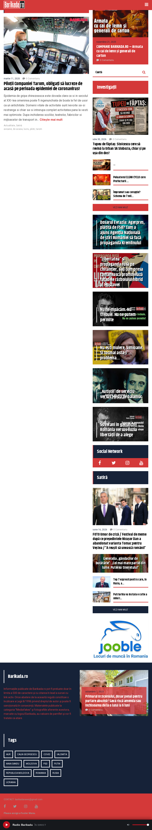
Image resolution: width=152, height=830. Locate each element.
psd (45, 763)
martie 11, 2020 (12, 78)
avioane (8, 129)
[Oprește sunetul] (128, 824)
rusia (55, 773)
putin (57, 763)
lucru (26, 129)
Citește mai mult (50, 119)
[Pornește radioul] (6, 824)
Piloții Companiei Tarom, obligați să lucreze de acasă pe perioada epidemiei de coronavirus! (43, 86)
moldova (31, 763)
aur (8, 754)
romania (41, 773)
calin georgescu (27, 754)
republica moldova (17, 773)
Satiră (19, 125)
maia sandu (12, 763)
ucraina (11, 782)
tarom (39, 129)
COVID (47, 754)
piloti (32, 129)
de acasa (18, 129)
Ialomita (62, 754)
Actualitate (9, 125)
